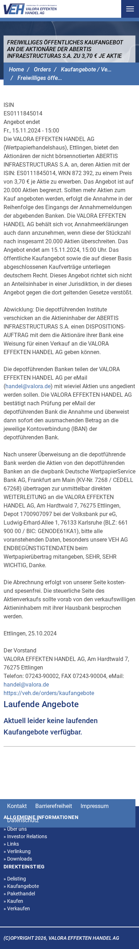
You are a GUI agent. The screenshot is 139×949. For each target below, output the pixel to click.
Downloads (18, 859)
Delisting (15, 879)
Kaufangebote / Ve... (86, 69)
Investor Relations (25, 836)
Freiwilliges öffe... (39, 78)
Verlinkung (17, 851)
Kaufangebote (21, 886)
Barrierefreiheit (53, 806)
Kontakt (17, 806)
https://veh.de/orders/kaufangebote (49, 693)
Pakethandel (19, 893)
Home (16, 69)
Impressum (95, 806)
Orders (42, 69)
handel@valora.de (28, 386)
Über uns (15, 829)
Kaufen (13, 901)
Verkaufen (17, 908)
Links (11, 844)
